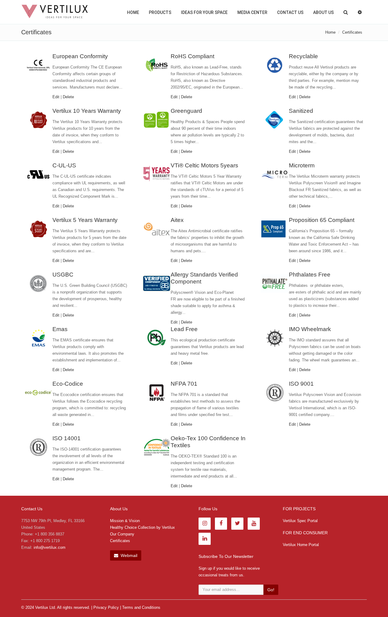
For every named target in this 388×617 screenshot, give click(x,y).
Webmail (128, 555)
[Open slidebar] (360, 12)
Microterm (302, 165)
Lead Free (184, 329)
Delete (68, 97)
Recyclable (303, 56)
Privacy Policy (106, 607)
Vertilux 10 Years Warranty (86, 111)
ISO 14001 (66, 438)
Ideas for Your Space (204, 12)
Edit (55, 97)
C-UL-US (64, 165)
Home (133, 12)
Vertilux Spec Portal (300, 520)
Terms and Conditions (141, 607)
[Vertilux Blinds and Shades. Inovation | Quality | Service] (55, 11)
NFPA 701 (184, 384)
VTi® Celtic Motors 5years (204, 165)
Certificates (120, 540)
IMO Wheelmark (310, 329)
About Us (323, 12)
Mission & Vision (125, 520)
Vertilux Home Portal (301, 544)
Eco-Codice (67, 384)
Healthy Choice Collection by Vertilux (142, 527)
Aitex (177, 220)
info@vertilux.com (49, 547)
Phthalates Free (309, 274)
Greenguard (186, 111)
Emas (60, 329)
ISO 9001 (301, 384)
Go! (270, 589)
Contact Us (290, 12)
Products (160, 12)
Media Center (252, 12)
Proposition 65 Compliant (321, 220)
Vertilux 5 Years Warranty (85, 220)
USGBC (62, 274)
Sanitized (301, 111)
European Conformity (80, 56)
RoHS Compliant (192, 56)
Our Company (122, 534)
